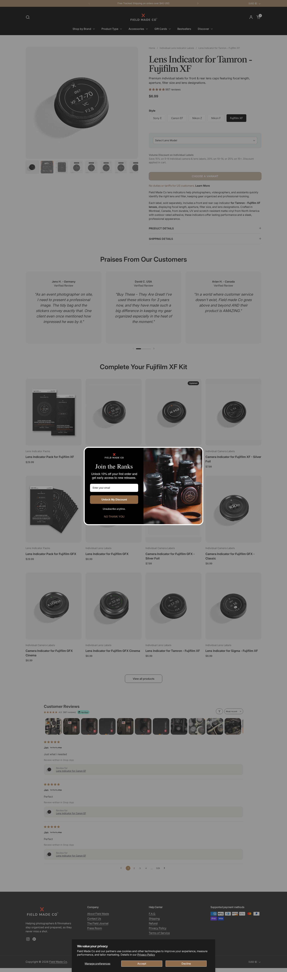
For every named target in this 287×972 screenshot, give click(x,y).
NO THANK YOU (114, 516)
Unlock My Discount (114, 499)
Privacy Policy (146, 954)
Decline (186, 963)
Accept (141, 963)
